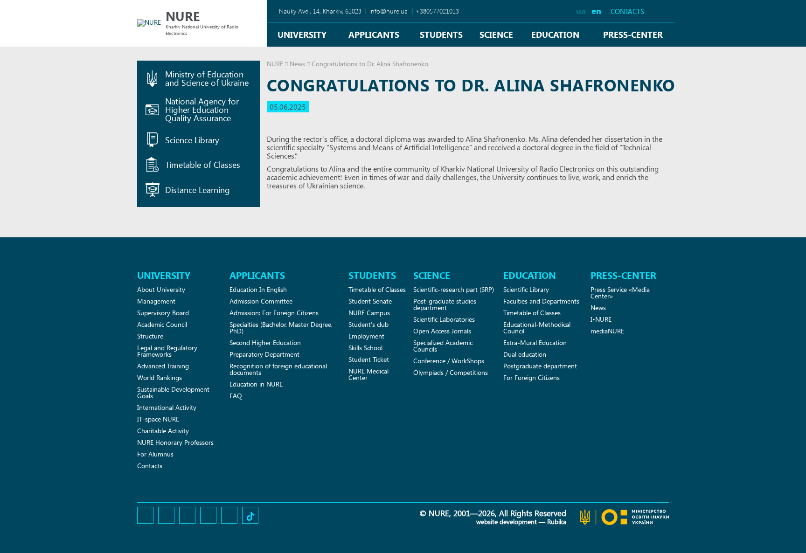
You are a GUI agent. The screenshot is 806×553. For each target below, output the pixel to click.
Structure (150, 336)
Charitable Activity (163, 430)
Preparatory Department (264, 354)
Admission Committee (260, 301)
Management (156, 301)
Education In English (258, 289)
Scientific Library (526, 289)
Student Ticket (368, 359)
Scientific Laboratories (444, 319)
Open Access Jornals (442, 330)
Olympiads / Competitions (450, 372)
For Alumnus (155, 453)
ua (581, 10)
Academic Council (162, 324)
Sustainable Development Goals (173, 392)
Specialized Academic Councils (442, 345)
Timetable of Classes (377, 289)
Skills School (365, 347)
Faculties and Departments (541, 301)
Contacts (627, 11)
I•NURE (601, 319)
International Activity (166, 407)
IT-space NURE (158, 419)
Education (555, 34)
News (297, 63)
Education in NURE (256, 384)
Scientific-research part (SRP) (453, 289)
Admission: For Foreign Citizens (274, 312)
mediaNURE (607, 330)
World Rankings (159, 377)
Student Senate (370, 301)
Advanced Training (163, 365)
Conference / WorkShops (448, 360)
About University (161, 289)
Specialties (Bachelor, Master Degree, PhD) (281, 327)
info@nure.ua (388, 11)
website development (506, 521)
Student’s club (368, 324)
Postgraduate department (540, 365)
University (302, 34)
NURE (275, 63)
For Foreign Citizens (531, 377)
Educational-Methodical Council (536, 327)
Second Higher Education (265, 342)
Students (441, 34)
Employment (366, 336)
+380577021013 (437, 11)
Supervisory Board (163, 312)
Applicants (373, 34)
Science (496, 34)
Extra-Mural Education (535, 342)
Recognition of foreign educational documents (278, 369)
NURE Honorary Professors (175, 442)
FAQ (235, 395)
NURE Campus (369, 312)
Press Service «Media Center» (620, 292)
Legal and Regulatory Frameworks (167, 351)
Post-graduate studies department (444, 304)
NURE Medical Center (368, 374)
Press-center (633, 34)
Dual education (524, 354)
